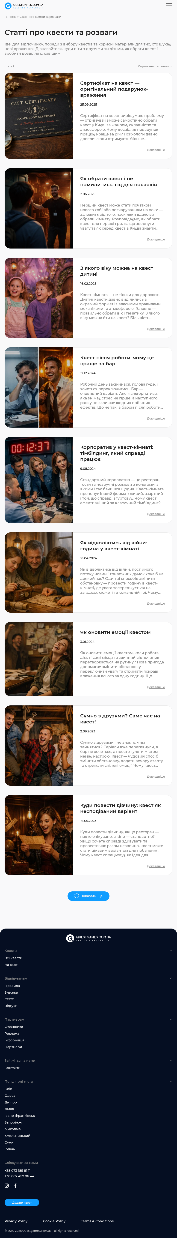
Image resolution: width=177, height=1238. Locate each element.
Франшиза (14, 1027)
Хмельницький (17, 1136)
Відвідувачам (16, 978)
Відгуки (11, 1006)
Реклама (12, 1033)
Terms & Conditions (97, 1221)
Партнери (13, 1047)
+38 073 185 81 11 (17, 1171)
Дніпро (11, 1102)
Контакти (13, 1068)
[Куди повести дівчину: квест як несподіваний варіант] (88, 835)
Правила (12, 986)
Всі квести (13, 958)
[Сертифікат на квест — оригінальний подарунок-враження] (88, 116)
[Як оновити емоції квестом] (88, 659)
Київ (8, 1089)
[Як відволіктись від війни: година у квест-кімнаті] (88, 572)
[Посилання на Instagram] (7, 1186)
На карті (11, 965)
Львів (9, 1109)
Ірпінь (10, 1149)
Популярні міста (19, 1081)
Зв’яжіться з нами (20, 1060)
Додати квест (22, 1202)
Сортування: (153, 66)
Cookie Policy (54, 1221)
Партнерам (14, 1019)
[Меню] (169, 6)
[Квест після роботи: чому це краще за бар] (88, 387)
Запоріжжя (14, 1122)
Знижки (11, 992)
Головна (10, 16)
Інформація (14, 1040)
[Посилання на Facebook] (15, 1186)
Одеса (10, 1096)
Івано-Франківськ (20, 1116)
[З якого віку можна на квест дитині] (88, 298)
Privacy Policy (16, 1221)
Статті (10, 999)
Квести (11, 951)
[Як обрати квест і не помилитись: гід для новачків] (88, 208)
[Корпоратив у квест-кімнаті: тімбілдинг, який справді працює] (88, 480)
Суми (9, 1142)
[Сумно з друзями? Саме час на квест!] (88, 745)
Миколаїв (13, 1129)
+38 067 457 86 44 (19, 1176)
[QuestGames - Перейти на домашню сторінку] (24, 6)
